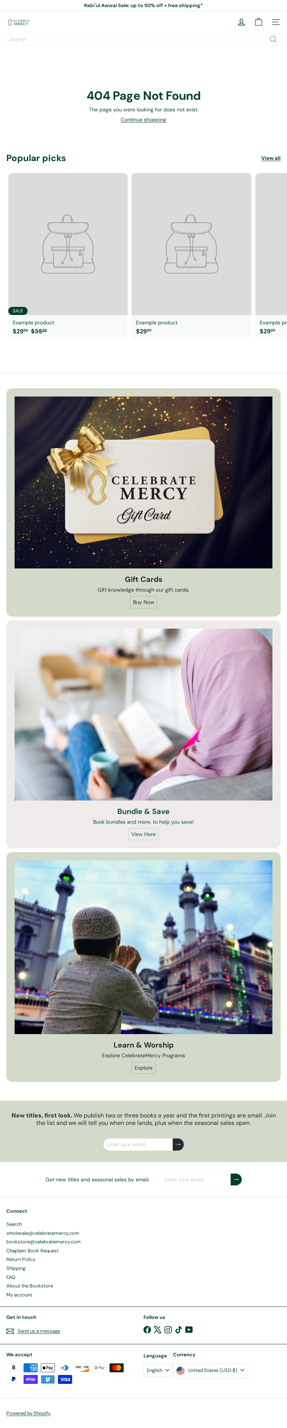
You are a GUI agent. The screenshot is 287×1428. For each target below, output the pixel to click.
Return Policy (21, 1259)
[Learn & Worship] (143, 947)
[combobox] (143, 39)
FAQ (10, 1277)
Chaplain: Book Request (32, 1250)
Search (14, 1224)
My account (19, 1295)
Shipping (15, 1268)
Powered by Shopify (28, 1413)
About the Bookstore (29, 1286)
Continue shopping (143, 119)
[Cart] (258, 22)
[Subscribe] (178, 1144)
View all (271, 158)
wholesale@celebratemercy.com (42, 1233)
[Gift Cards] (143, 482)
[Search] (273, 39)
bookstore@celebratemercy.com (43, 1242)
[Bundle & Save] (143, 715)
